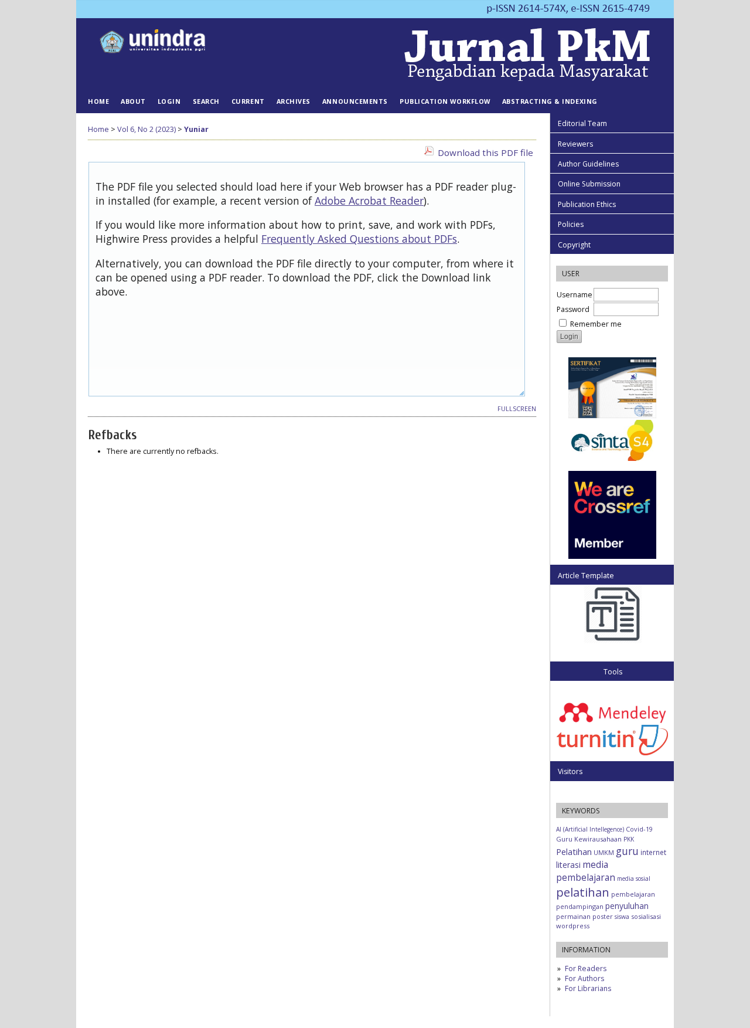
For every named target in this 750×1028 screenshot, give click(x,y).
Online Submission (589, 184)
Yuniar (196, 129)
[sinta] (612, 417)
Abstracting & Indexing (550, 101)
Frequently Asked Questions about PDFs (359, 239)
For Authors (584, 978)
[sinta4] (612, 458)
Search (206, 101)
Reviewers (575, 144)
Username (574, 295)
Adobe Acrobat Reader (369, 201)
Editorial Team (582, 123)
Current (248, 101)
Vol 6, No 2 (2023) (146, 129)
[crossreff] (612, 556)
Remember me (596, 324)
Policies (571, 224)
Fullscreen (516, 409)
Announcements (355, 101)
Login (169, 101)
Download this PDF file (485, 152)
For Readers (585, 968)
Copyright (574, 245)
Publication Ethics (587, 204)
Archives (294, 101)
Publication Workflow (445, 101)
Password (573, 309)
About (133, 101)
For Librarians (588, 988)
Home (98, 101)
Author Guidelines (588, 164)
